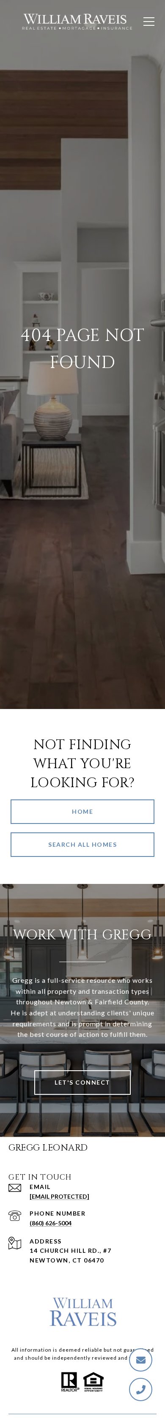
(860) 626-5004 (51, 1223)
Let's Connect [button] (82, 1082)
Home (82, 811)
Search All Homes (82, 844)
